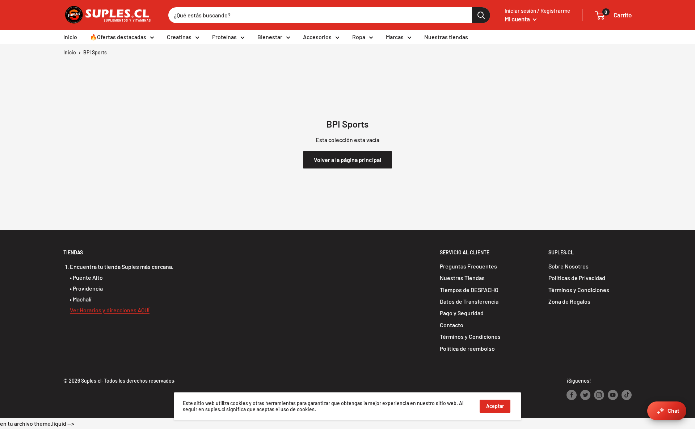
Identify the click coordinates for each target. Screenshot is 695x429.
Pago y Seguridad (462, 312)
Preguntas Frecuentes (468, 266)
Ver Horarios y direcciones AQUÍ (109, 310)
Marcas (395, 36)
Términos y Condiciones (470, 336)
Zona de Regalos (569, 301)
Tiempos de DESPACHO (469, 289)
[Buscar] (481, 15)
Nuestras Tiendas (462, 277)
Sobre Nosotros (568, 266)
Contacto (451, 324)
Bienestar (269, 36)
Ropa (358, 36)
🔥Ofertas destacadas (118, 36)
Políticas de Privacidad (576, 277)
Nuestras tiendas (446, 36)
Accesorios (317, 36)
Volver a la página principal (347, 159)
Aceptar (495, 406)
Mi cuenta (518, 18)
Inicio (70, 36)
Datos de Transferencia (469, 301)
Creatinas (179, 36)
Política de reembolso (467, 348)
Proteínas (224, 36)
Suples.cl (91, 381)
